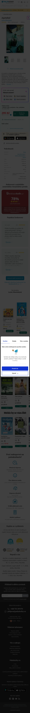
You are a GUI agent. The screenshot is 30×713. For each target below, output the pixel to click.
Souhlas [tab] (5, 341)
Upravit (14, 373)
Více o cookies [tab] (24, 341)
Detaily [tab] (14, 341)
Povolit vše (15, 368)
